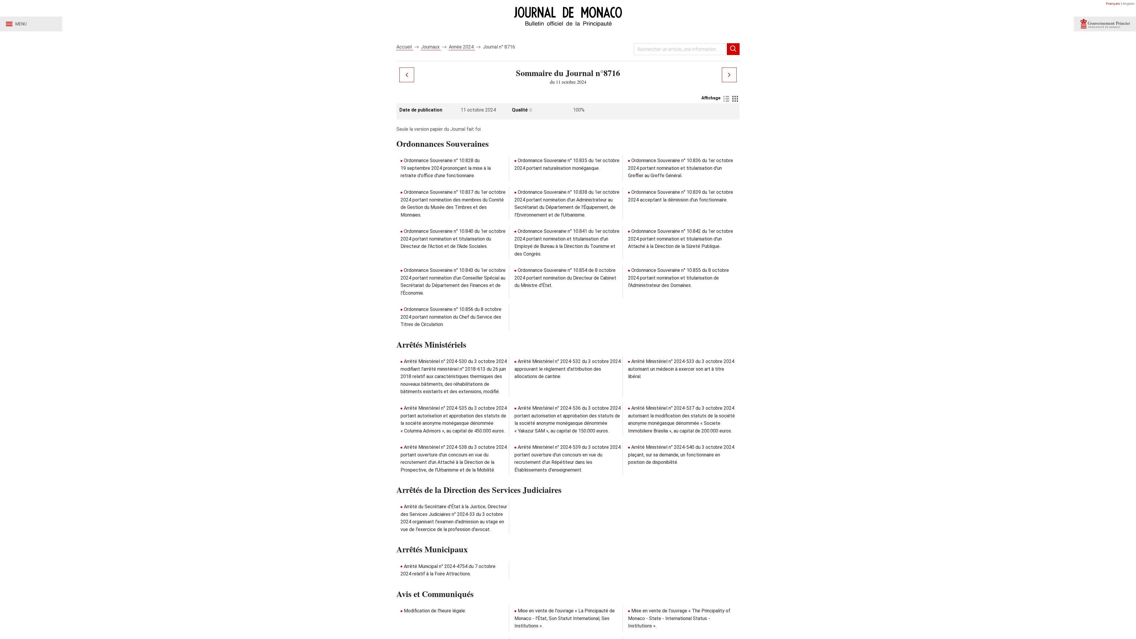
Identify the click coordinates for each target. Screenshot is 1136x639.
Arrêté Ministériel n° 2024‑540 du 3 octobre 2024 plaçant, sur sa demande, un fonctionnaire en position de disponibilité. (681, 454)
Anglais (1129, 4)
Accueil (404, 47)
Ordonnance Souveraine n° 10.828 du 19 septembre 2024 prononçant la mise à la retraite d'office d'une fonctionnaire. (446, 168)
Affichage (710, 98)
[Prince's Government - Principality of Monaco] (1105, 24)
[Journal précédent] (406, 74)
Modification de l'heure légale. (435, 611)
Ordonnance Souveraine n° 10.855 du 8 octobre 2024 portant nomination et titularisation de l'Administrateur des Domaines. (678, 277)
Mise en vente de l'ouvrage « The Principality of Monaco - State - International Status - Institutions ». (679, 618)
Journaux (431, 47)
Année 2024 (462, 47)
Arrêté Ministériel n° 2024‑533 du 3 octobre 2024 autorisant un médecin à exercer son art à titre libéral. (681, 369)
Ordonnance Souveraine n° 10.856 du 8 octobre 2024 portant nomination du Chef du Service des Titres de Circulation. (451, 316)
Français (1113, 4)
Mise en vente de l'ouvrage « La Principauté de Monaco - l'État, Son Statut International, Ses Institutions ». (564, 618)
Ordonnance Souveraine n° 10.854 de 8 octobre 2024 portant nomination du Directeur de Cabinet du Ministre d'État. (565, 277)
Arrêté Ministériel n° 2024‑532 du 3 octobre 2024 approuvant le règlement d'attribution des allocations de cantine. (567, 369)
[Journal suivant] (729, 74)
